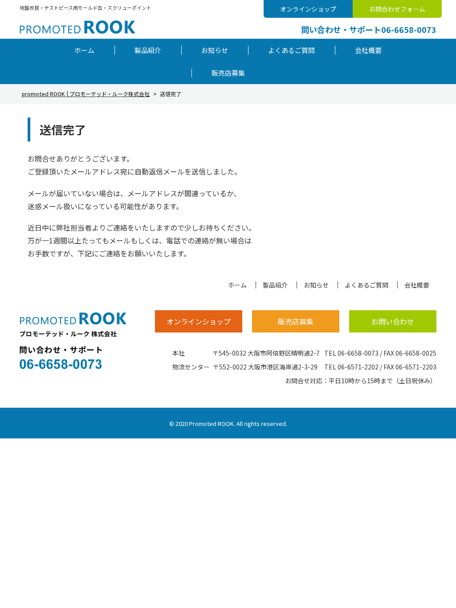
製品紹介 (147, 50)
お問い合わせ (392, 321)
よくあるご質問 (291, 50)
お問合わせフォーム (397, 8)
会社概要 (368, 50)
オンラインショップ (308, 8)
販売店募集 (228, 72)
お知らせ (214, 50)
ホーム (84, 50)
